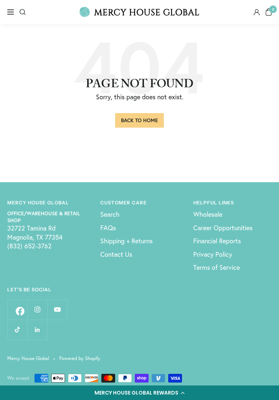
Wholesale (207, 214)
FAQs (108, 227)
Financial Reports (217, 240)
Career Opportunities (222, 227)
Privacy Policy (212, 254)
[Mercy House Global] (139, 12)
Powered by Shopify (79, 358)
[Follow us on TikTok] (17, 330)
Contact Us (116, 254)
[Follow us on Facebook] (17, 310)
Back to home (139, 120)
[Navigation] (10, 12)
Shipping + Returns (126, 240)
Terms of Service (216, 267)
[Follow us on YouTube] (57, 310)
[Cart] (269, 12)
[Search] (22, 12)
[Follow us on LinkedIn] (37, 330)
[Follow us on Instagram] (37, 310)
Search (110, 214)
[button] (139, 392)
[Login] (257, 12)
